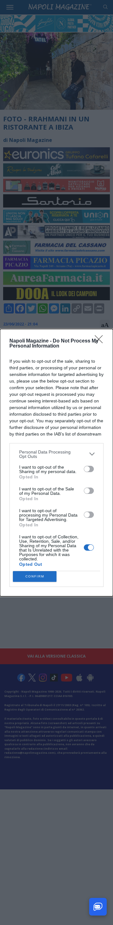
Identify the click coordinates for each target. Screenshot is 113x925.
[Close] (101, 341)
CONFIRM (34, 576)
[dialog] (56, 462)
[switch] (89, 469)
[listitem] (56, 454)
